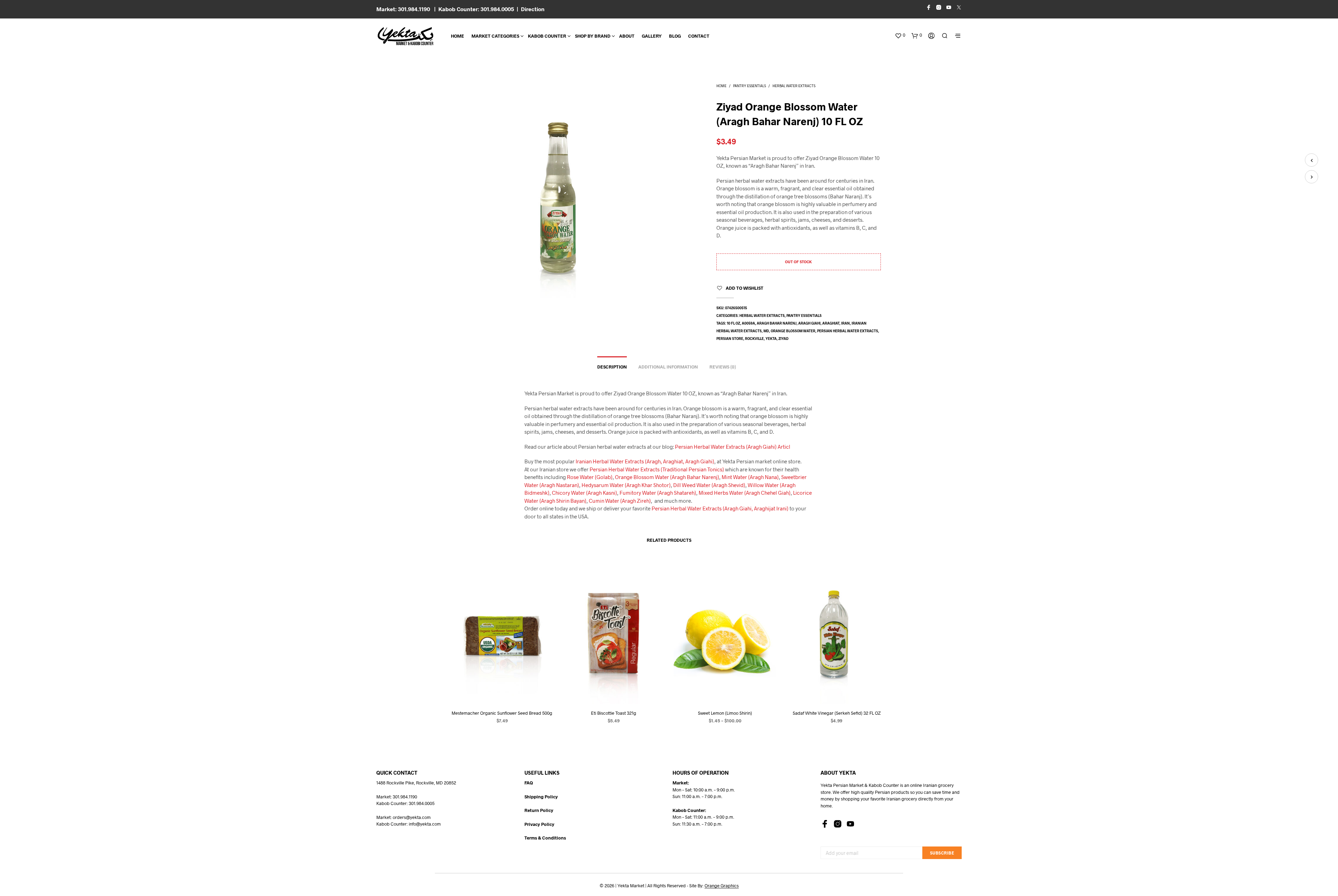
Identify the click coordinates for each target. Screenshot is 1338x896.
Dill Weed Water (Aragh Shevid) (709, 485)
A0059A (748, 323)
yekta (771, 338)
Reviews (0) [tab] (722, 367)
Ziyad (783, 338)
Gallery (652, 36)
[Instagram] (837, 824)
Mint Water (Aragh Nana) (750, 477)
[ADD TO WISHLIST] (502, 691)
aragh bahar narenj (777, 323)
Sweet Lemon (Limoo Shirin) (725, 713)
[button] (900, 35)
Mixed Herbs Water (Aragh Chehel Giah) (745, 492)
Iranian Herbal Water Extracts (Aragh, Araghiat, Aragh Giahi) (645, 461)
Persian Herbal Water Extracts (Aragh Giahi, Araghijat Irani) (720, 508)
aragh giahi (809, 323)
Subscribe (942, 852)
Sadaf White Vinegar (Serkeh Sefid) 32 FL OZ (836, 713)
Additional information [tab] (668, 367)
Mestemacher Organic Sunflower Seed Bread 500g (502, 713)
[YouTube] (850, 824)
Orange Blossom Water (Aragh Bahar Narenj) (667, 477)
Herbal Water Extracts (793, 86)
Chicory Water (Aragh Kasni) (584, 492)
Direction (533, 9)
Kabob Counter (547, 36)
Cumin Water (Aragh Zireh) (620, 501)
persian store (729, 338)
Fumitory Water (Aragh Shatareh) (658, 492)
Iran (845, 323)
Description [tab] (612, 367)
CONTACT (698, 36)
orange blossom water (793, 331)
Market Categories (495, 36)
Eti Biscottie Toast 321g (613, 713)
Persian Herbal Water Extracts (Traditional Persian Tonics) (657, 469)
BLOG (675, 36)
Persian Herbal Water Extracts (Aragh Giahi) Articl (732, 446)
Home (457, 36)
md (766, 331)
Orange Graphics (722, 885)
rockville (754, 338)
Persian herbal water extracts (847, 331)
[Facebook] (825, 824)
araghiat (830, 323)
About (627, 36)
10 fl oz (733, 323)
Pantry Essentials (749, 86)
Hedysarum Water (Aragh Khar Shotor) (626, 485)
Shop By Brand (592, 36)
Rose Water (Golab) (590, 477)
